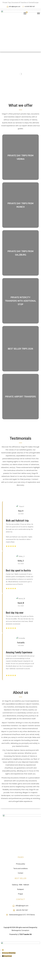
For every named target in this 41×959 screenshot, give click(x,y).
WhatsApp (12, 953)
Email (10, 956)
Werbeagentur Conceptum (21, 930)
